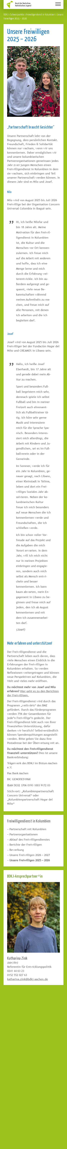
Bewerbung (16, 850)
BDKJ (6, 14)
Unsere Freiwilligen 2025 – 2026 (29, 860)
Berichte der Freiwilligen (25, 844)
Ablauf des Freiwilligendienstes (29, 839)
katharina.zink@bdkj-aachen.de (27, 979)
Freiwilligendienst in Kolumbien (40, 14)
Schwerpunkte (17, 14)
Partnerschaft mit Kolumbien (27, 829)
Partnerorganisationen (23, 834)
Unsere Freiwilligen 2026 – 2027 (29, 855)
